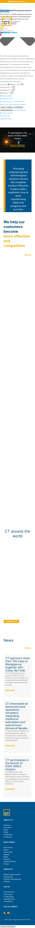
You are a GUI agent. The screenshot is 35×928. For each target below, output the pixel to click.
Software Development (12, 879)
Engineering (8, 877)
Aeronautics (8, 847)
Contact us (8, 837)
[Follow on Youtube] (8, 913)
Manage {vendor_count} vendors (12, 101)
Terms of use (5, 116)
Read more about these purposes (12, 104)
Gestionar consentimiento (8, 926)
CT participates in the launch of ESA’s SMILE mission (17, 136)
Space (6, 850)
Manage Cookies (6, 113)
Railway (6, 854)
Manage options (6, 96)
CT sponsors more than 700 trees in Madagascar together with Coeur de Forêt (17, 664)
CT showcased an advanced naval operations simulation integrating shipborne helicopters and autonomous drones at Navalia (16, 716)
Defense (7, 859)
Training (7, 881)
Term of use (8, 894)
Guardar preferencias (6, 110)
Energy (6, 864)
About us (7, 825)
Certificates (8, 835)
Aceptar (3, 107)
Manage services (6, 99)
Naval (6, 857)
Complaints (8, 901)
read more (10, 690)
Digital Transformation (12, 874)
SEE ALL (28, 255)
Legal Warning (5, 119)
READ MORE (17, 145)
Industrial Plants (10, 861)
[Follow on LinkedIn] (4, 913)
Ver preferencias (18, 107)
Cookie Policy (9, 897)
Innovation (8, 827)
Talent (6, 832)
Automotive (8, 852)
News (6, 830)
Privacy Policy (9, 892)
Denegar (9, 107)
